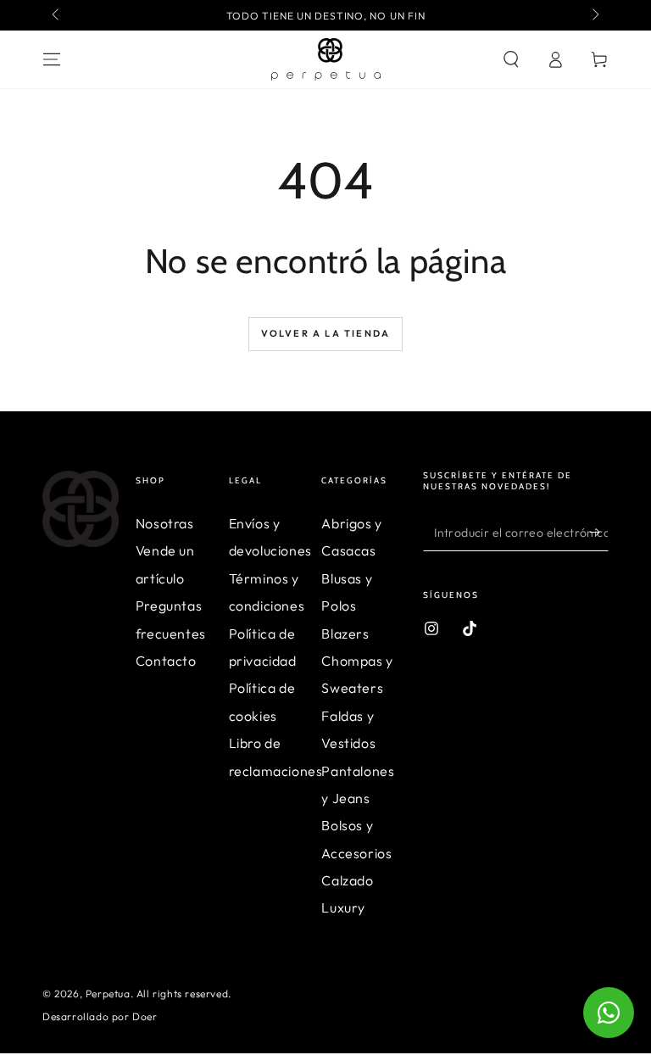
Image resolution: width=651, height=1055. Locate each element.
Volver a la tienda (326, 333)
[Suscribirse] (599, 531)
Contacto (166, 660)
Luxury (343, 907)
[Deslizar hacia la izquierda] (56, 15)
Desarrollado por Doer (100, 1016)
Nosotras (165, 523)
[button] (511, 59)
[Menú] (52, 59)
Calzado (347, 880)
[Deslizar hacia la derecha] (594, 15)
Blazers (345, 633)
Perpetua (108, 993)
